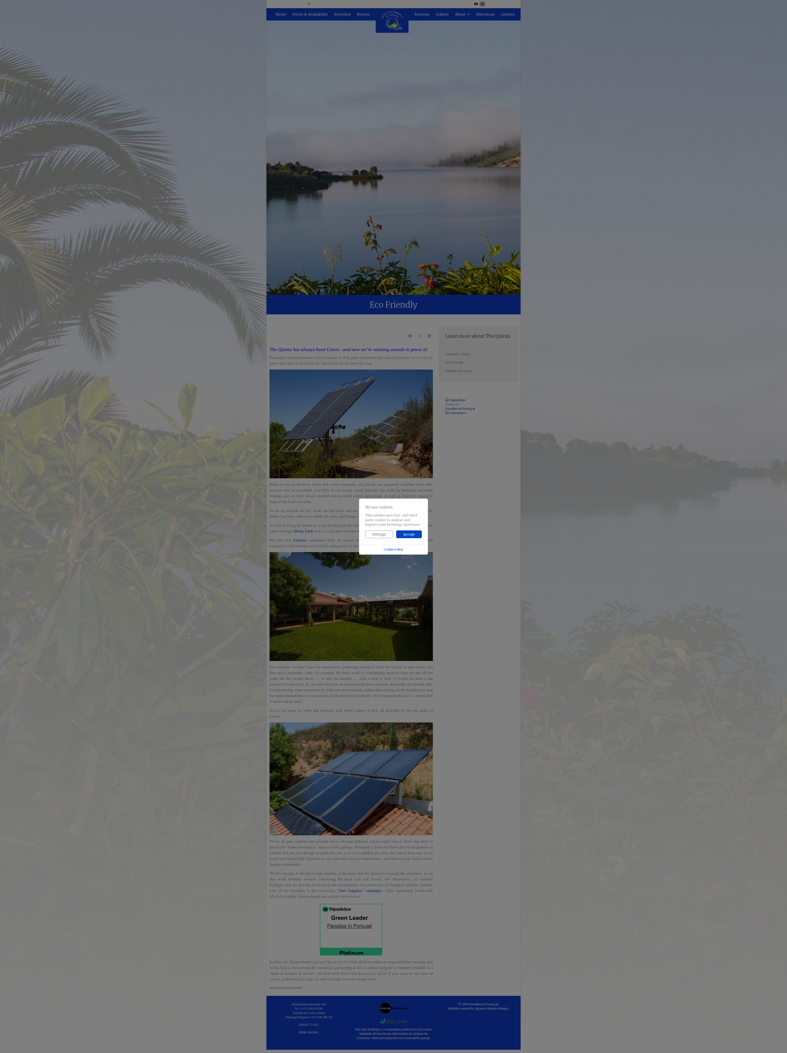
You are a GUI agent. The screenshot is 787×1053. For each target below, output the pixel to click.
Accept (409, 534)
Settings (379, 534)
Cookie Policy (393, 549)
